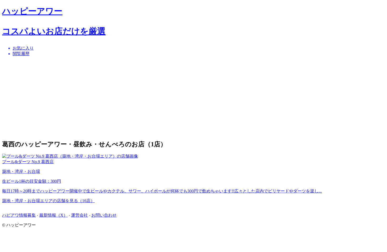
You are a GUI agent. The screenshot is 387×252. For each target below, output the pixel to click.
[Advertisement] (160, 98)
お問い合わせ (104, 215)
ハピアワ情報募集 (19, 215)
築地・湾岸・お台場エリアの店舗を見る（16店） (48, 200)
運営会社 (79, 215)
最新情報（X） (53, 215)
